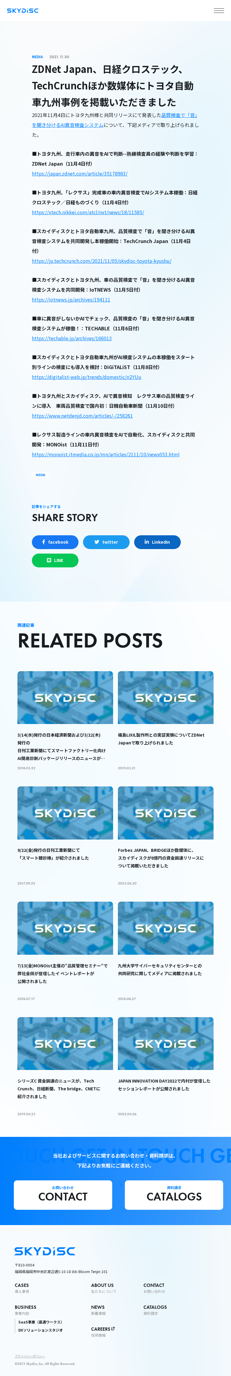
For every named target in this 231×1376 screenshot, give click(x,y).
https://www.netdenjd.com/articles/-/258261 (82, 415)
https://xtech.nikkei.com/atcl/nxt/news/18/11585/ (88, 212)
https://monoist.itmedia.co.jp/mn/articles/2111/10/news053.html (106, 454)
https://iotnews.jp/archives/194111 (71, 299)
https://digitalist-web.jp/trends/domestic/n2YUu (86, 376)
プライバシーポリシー (30, 1356)
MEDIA (40, 475)
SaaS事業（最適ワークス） (41, 1321)
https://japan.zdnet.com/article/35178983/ (80, 173)
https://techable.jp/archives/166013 (72, 338)
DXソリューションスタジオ (40, 1329)
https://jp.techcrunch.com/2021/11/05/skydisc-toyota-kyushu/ (101, 260)
